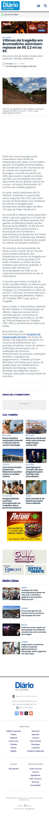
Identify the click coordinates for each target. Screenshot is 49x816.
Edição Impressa (13, 731)
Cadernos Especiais (35, 751)
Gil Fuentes (13, 768)
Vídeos (13, 734)
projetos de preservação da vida (21, 336)
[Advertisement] (24, 134)
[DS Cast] (13, 570)
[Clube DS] (24, 557)
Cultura (35, 738)
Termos (35, 772)
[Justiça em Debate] (35, 570)
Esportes (35, 734)
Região (13, 751)
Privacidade (35, 785)
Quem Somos (35, 768)
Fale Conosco (35, 778)
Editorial (13, 738)
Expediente (35, 775)
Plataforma (19, 809)
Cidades (13, 744)
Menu (39, 5)
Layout (20, 806)
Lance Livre (13, 741)
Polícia (13, 747)
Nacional (35, 731)
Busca (46, 6)
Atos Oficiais (35, 741)
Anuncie (35, 782)
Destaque (35, 744)
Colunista (35, 747)
